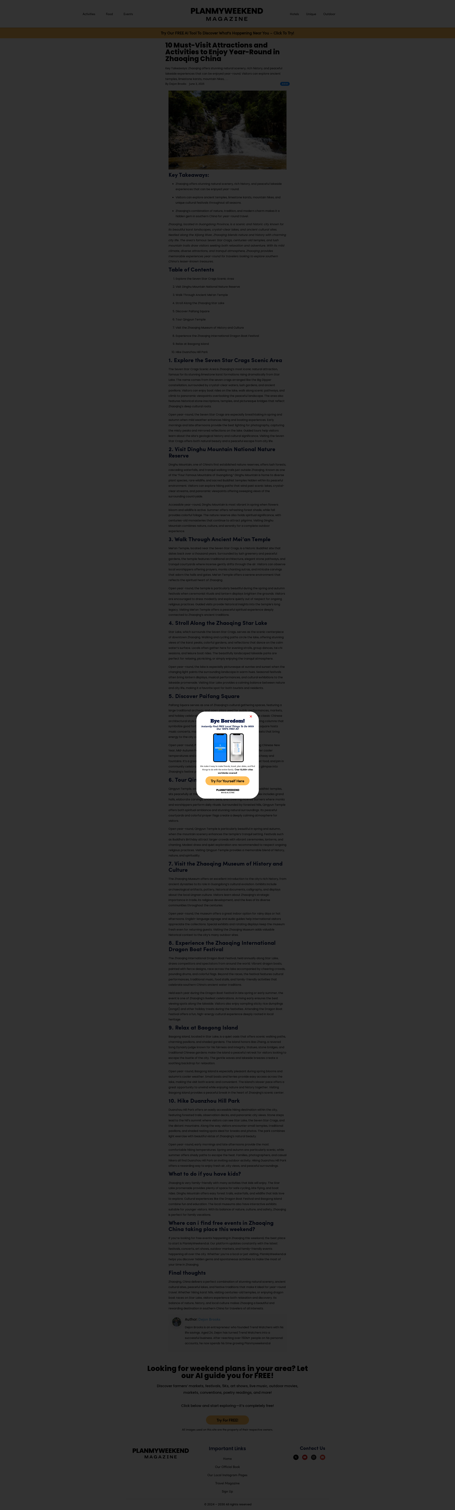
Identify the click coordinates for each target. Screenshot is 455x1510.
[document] (227, 755)
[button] (250, 716)
